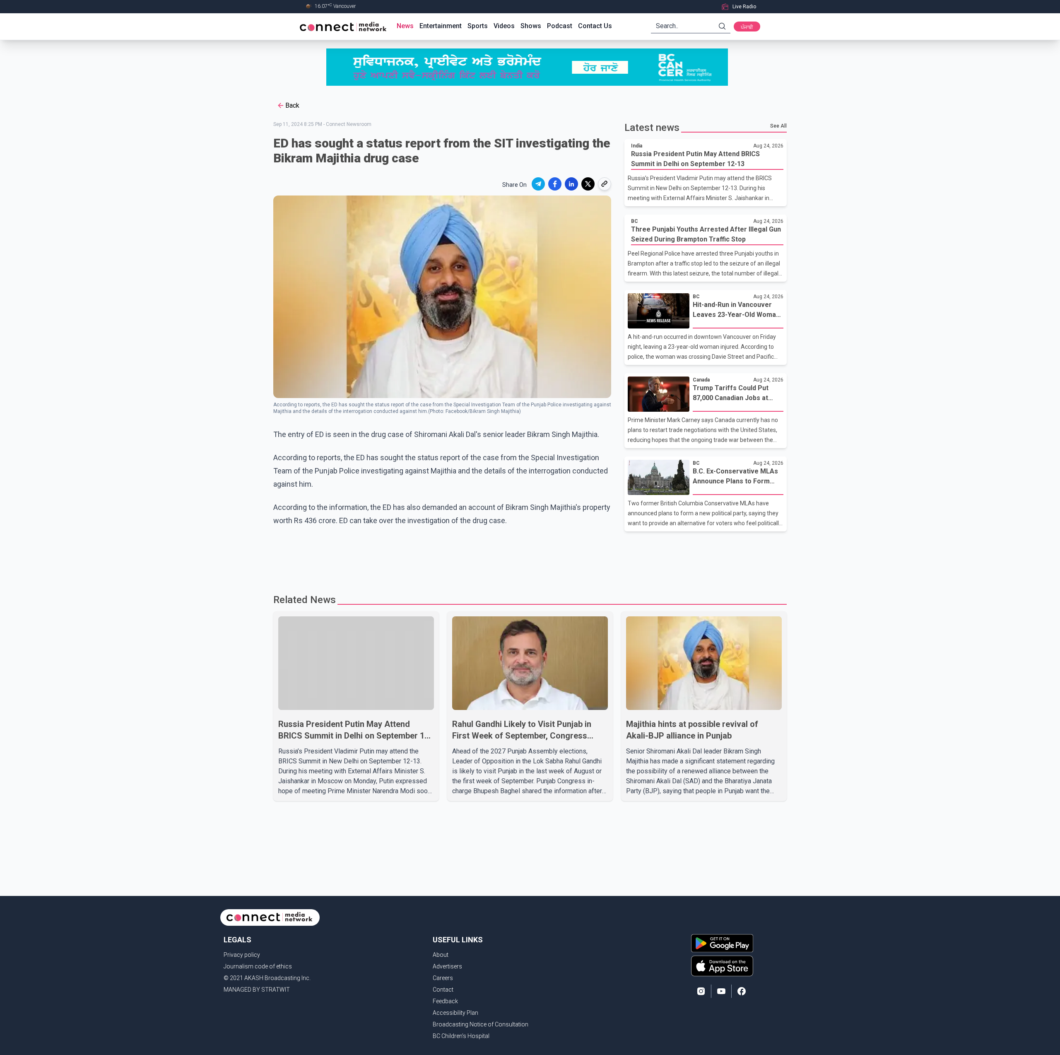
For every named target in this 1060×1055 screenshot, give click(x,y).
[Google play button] (722, 943)
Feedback (445, 1001)
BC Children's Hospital (461, 1036)
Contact (443, 989)
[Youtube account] (721, 991)
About (440, 954)
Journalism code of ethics (258, 966)
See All (778, 126)
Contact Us (595, 26)
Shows (530, 26)
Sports (477, 26)
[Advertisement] (527, 558)
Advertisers (447, 966)
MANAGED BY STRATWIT (257, 989)
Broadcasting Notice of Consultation (480, 1024)
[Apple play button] (722, 966)
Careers (443, 978)
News (405, 26)
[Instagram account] (701, 991)
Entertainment (440, 26)
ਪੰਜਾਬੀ (747, 27)
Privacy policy (242, 954)
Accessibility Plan (455, 1012)
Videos (504, 26)
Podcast (559, 26)
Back (292, 105)
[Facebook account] (741, 991)
